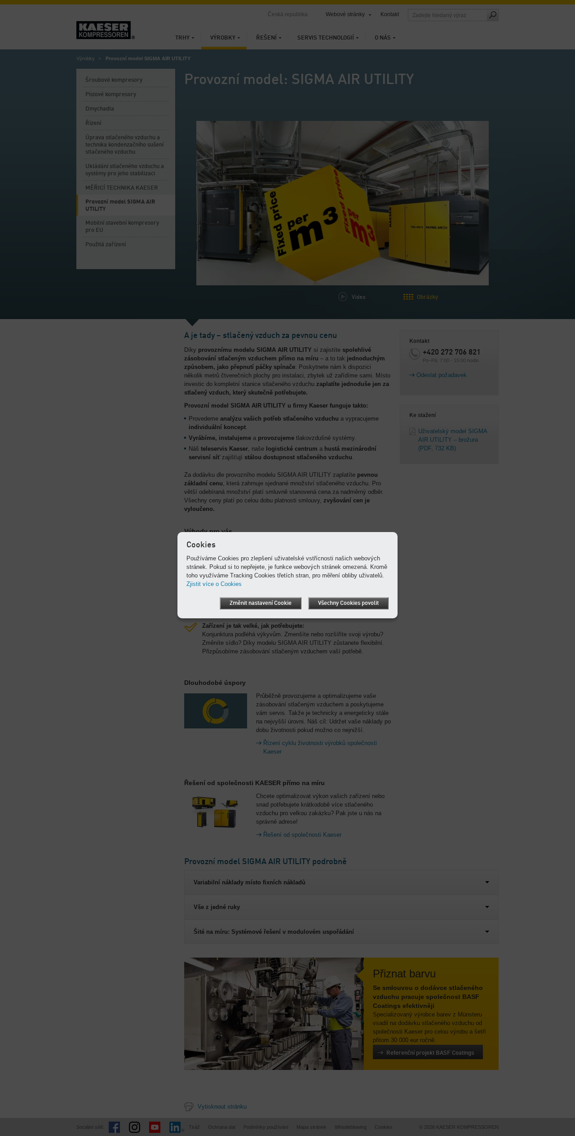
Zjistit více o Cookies (214, 584)
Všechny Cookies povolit (348, 603)
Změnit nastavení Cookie (261, 603)
